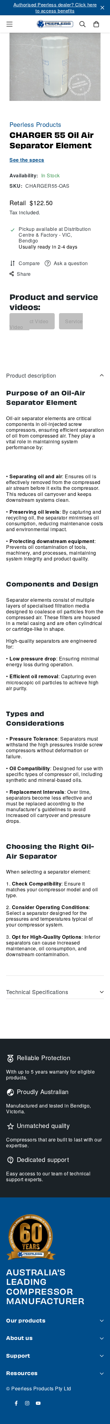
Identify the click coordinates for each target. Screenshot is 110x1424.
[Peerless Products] (55, 24)
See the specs (26, 160)
